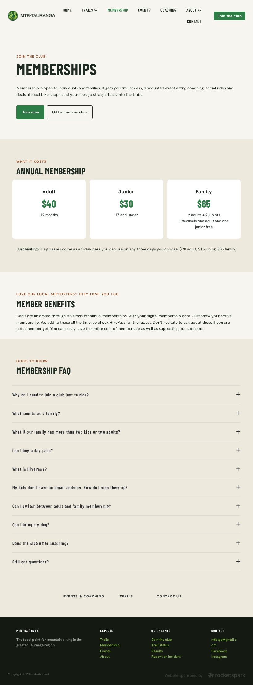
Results (157, 651)
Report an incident (166, 656)
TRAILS (87, 10)
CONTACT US (169, 596)
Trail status (160, 645)
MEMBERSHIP (118, 10)
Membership (110, 645)
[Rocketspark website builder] (205, 676)
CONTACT (194, 21)
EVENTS (144, 10)
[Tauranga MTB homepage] (31, 16)
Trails (104, 639)
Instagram (219, 656)
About (105, 656)
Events (105, 651)
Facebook (219, 651)
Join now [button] (30, 112)
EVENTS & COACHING (84, 596)
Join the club (230, 16)
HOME (67, 10)
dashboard (41, 674)
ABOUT (192, 10)
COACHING (168, 10)
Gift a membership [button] (69, 112)
